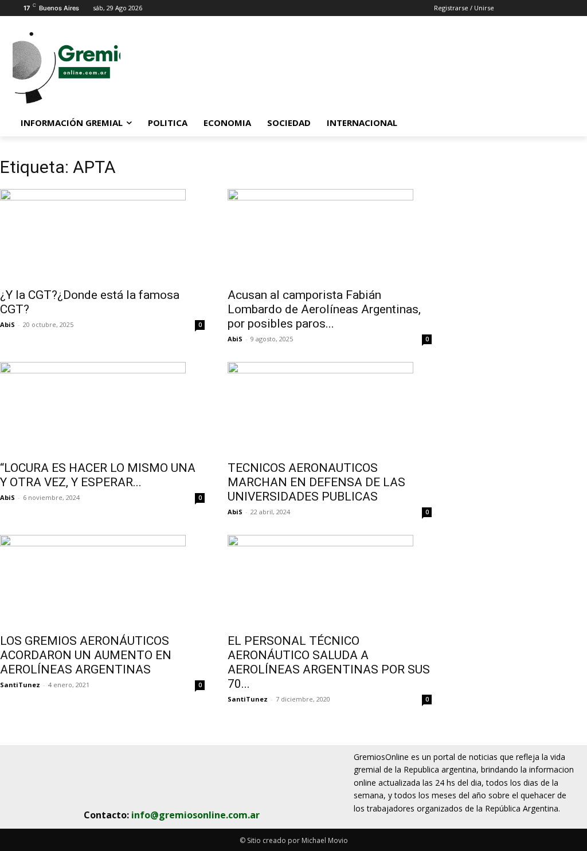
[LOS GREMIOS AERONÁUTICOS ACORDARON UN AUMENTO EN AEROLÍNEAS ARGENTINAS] (102, 581)
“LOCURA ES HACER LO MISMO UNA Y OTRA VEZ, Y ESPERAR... (97, 475)
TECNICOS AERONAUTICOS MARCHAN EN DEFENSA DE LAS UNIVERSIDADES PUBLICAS (316, 482)
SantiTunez (20, 684)
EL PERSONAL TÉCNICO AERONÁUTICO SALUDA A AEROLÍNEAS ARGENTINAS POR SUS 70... (329, 662)
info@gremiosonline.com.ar (195, 815)
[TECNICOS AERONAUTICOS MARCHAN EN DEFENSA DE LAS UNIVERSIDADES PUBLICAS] (330, 408)
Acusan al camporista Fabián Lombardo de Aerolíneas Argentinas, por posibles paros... (324, 309)
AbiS (7, 324)
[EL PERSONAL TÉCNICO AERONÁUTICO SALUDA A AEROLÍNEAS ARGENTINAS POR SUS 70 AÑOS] (330, 581)
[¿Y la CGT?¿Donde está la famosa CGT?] (102, 235)
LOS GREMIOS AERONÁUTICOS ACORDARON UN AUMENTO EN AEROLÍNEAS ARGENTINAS (85, 655)
